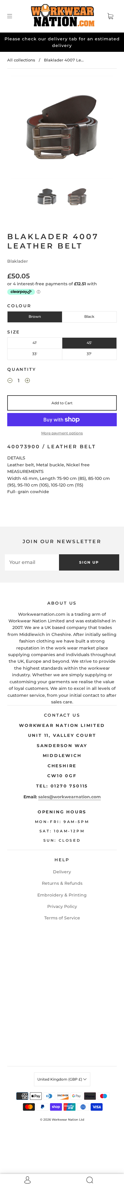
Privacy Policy (62, 906)
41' (35, 342)
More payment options (62, 433)
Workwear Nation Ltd (68, 1120)
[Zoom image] (62, 128)
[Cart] (110, 16)
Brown (35, 316)
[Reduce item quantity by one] (10, 381)
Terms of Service (62, 918)
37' (89, 354)
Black (89, 316)
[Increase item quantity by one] (27, 381)
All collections (21, 60)
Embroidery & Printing (62, 895)
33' (34, 354)
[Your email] (32, 562)
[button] (21, 128)
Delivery (62, 872)
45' (89, 342)
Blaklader (17, 261)
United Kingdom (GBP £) (60, 1079)
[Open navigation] (13, 16)
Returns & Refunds (62, 883)
